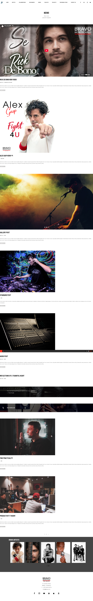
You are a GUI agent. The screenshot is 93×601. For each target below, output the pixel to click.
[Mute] (88, 351)
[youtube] (90, 2)
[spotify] (84, 2)
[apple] (53, 593)
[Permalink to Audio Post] (27, 331)
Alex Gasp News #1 (6, 156)
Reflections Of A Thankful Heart (12, 376)
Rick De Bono (10, 82)
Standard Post (5, 295)
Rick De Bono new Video (8, 79)
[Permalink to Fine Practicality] (27, 437)
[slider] (90, 351)
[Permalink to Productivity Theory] (27, 494)
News (5, 235)
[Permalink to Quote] (46, 392)
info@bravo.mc (46, 589)
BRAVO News (6, 82)
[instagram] (87, 2)
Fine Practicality (6, 458)
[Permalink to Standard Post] (27, 271)
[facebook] (81, 2)
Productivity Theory (7, 516)
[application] (46, 351)
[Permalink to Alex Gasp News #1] (27, 125)
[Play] (1, 351)
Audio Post (4, 356)
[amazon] (58, 593)
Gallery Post (5, 232)
